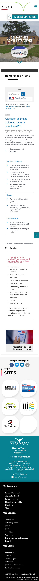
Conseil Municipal (12, 493)
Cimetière (9, 505)
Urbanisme (9, 520)
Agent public (12, 151)
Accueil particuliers (12, 104)
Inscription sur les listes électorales (21, 348)
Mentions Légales (17, 577)
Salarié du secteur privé (16, 149)
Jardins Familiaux (12, 568)
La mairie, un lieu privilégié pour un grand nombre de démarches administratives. (19, 260)
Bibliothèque (10, 559)
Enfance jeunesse (12, 523)
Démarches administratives (16, 538)
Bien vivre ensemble (13, 502)
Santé (7, 529)
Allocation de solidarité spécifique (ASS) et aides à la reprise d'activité (19, 208)
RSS (25, 577)
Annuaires (9, 535)
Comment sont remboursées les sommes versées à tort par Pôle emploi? (20, 167)
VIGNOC (8, 6)
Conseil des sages (12, 499)
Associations (10, 553)
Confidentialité (32, 577)
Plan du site (25, 580)
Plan (7, 508)
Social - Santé (24, 104)
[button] (36, 6)
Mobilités (9, 532)
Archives (18, 580)
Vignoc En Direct (12, 496)
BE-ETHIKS (34, 580)
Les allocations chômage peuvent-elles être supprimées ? (18, 186)
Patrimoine (9, 562)
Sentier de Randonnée (14, 565)
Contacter (7, 577)
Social (7, 526)
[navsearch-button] (10, 16)
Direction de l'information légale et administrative (19, 243)
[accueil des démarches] (19, 89)
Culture (8, 556)
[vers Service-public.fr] (20, 99)
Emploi (8, 541)
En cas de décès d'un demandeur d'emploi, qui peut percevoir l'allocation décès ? (19, 174)
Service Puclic (18, 308)
